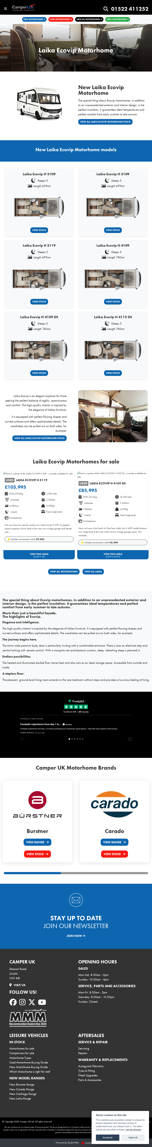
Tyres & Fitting (86, 1071)
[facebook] (13, 1002)
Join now (75, 936)
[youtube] (42, 1002)
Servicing (83, 1048)
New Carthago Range (22, 1094)
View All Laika (93, 571)
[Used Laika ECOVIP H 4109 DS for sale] (112, 475)
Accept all (107, 1137)
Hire (116, 19)
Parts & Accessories (89, 1080)
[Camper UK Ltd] (25, 7)
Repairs (82, 1053)
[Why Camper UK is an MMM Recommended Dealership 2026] (27, 1018)
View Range (35, 842)
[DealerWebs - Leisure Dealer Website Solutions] (88, 1142)
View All (88, 19)
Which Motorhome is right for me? (29, 1072)
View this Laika (39, 555)
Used (60, 19)
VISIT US (19, 985)
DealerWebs (73, 1142)
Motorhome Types (20, 1058)
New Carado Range (21, 1089)
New (33, 19)
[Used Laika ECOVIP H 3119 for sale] (38, 473)
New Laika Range (20, 1098)
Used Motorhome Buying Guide (28, 1062)
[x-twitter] (32, 1002)
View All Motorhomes (64, 571)
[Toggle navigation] (5, 9)
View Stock (39, 230)
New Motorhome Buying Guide (28, 1067)
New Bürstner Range (21, 1084)
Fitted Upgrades (88, 1075)
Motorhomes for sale (21, 1048)
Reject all (133, 1137)
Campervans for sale (21, 1053)
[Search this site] (105, 9)
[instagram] (23, 1002)
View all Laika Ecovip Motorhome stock (105, 121)
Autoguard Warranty (91, 1066)
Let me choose (133, 1129)
